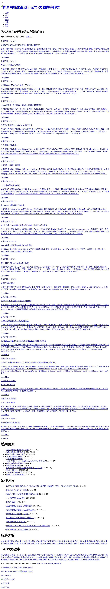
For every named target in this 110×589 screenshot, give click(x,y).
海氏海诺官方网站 (13, 465)
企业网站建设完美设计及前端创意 (19, 506)
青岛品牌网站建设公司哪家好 (84, 555)
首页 (7, 13)
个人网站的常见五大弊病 (15, 498)
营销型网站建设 (54, 559)
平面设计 (63, 559)
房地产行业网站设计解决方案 (54, 541)
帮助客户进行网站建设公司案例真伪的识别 (22, 494)
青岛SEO (45, 555)
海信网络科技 (36, 555)
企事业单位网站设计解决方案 (54, 543)
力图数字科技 (42, 559)
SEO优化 (33, 559)
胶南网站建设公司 (8, 559)
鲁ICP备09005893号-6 (45, 563)
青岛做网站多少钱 (29, 557)
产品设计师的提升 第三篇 (16, 522)
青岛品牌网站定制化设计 (15, 452)
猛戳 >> (29, 37)
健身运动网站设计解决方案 (97, 543)
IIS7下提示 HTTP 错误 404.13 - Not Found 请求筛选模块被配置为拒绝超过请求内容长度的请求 (41, 486)
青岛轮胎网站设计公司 (91, 559)
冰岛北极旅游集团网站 (14, 463)
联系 (7, 27)
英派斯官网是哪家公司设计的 (17, 450)
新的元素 (52, 555)
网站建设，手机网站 (16, 555)
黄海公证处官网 (12, 470)
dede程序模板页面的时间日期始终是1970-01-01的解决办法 (28, 526)
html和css (8, 557)
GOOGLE (18, 559)
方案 (7, 22)
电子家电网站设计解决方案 (97, 541)
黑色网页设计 (11, 502)
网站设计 (27, 555)
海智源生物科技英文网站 (15, 454)
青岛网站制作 (27, 567)
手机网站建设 (17, 557)
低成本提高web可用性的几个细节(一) (20, 518)
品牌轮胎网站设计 (101, 557)
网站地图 (57, 563)
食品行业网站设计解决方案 (11, 543)
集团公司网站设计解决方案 (32, 543)
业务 (7, 18)
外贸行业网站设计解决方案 (76, 543)
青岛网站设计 (17, 567)
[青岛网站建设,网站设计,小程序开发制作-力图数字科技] (30, 7)
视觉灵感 (40, 557)
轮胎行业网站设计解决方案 (11, 541)
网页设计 (71, 559)
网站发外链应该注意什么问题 (17, 514)
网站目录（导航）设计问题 (16, 490)
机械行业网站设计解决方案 (32, 541)
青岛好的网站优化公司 (52, 557)
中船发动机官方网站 (14, 459)
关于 (7, 15)
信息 (7, 24)
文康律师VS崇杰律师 (14, 472)
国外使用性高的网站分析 (15, 474)
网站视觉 (4, 555)
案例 (7, 20)
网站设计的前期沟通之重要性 (17, 530)
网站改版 (79, 557)
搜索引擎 (78, 559)
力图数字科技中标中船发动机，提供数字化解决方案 (26, 461)
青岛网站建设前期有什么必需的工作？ (20, 510)
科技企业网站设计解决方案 (76, 541)
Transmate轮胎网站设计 (15, 456)
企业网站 (26, 559)
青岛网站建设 (89, 557)
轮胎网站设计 (100, 555)
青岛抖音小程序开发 (64, 555)
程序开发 (65, 557)
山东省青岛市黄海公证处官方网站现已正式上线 (24, 468)
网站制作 (72, 557)
